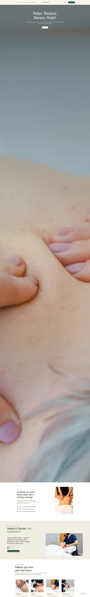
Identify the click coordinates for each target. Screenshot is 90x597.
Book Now (45, 27)
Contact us (65, 2)
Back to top (83, 593)
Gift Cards (28, 2)
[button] (20, 2)
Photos (24, 2)
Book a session (71, 2)
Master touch (33, 2)
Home (17, 2)
